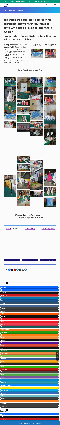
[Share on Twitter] (12, 270)
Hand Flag (9, 229)
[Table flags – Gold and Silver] (10, 82)
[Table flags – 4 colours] (23, 110)
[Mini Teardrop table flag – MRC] (23, 144)
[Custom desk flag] (50, 191)
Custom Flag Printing (48, 229)
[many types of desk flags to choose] (23, 127)
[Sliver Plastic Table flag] (36, 147)
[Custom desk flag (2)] (23, 198)
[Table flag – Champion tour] (36, 132)
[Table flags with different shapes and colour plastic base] (36, 115)
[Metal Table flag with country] (50, 157)
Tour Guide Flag (30, 229)
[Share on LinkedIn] (17, 270)
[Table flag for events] (50, 90)
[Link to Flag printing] (48, 246)
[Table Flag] (50, 82)
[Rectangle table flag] (23, 88)
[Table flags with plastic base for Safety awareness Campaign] (10, 115)
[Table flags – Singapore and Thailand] (10, 139)
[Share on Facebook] (9, 270)
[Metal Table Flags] (36, 82)
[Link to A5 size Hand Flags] (12, 246)
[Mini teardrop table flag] (10, 186)
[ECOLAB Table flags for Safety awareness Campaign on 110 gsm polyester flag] (50, 202)
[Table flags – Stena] (23, 118)
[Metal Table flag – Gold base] (23, 167)
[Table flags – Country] (36, 124)
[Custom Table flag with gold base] (10, 98)
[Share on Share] (25, 270)
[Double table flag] (23, 103)
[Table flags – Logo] (50, 116)
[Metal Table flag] (10, 163)
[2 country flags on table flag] (10, 124)
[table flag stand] (23, 159)
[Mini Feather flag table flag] (36, 178)
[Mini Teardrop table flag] (50, 136)
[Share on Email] (23, 270)
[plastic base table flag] (50, 177)
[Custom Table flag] (36, 98)
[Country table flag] (50, 100)
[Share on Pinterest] (15, 270)
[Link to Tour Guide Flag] (30, 246)
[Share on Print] (20, 270)
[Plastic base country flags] (36, 163)
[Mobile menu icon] (55, 5)
